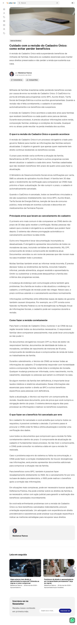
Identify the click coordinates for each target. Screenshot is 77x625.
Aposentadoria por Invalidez (54, 587)
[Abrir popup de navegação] (3, 3)
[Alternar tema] (73, 3)
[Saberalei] (10, 3)
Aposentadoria (15, 587)
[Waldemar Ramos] (11, 74)
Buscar (23, 3)
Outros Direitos (15, 41)
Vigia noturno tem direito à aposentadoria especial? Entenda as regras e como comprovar (24, 581)
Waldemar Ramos (25, 73)
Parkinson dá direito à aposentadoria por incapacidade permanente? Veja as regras (58, 581)
